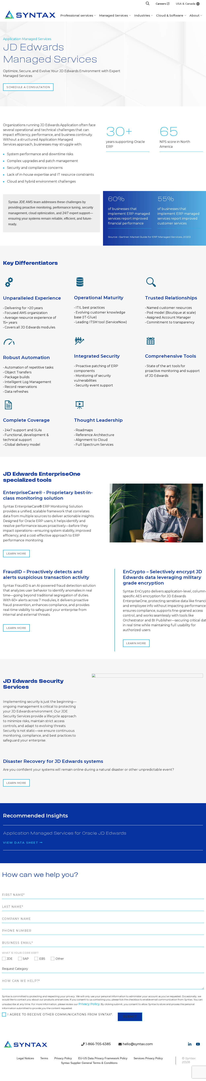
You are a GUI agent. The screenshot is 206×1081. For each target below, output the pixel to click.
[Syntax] (30, 14)
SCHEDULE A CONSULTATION (28, 87)
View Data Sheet (21, 842)
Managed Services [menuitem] (113, 15)
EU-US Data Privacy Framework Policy (102, 1058)
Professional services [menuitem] (76, 15)
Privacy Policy (89, 1004)
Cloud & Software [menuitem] (169, 15)
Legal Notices (25, 1058)
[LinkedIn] (190, 1044)
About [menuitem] (194, 15)
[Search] (147, 4)
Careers (161, 3)
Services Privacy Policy (148, 1058)
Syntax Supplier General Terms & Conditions (89, 1062)
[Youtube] (198, 1044)
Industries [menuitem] (142, 15)
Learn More (16, 553)
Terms (44, 1058)
